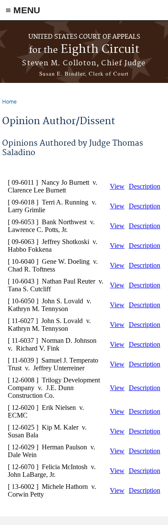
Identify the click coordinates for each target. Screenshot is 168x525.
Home (9, 101)
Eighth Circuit (84, 50)
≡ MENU (23, 10)
